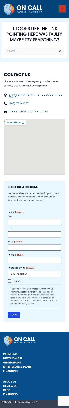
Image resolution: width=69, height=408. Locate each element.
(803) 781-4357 (19, 103)
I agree (16, 281)
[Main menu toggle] (62, 8)
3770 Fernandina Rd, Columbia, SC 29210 (36, 96)
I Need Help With (21, 267)
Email (15, 241)
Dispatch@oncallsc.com (28, 111)
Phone (16, 254)
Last (10, 228)
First (10, 216)
